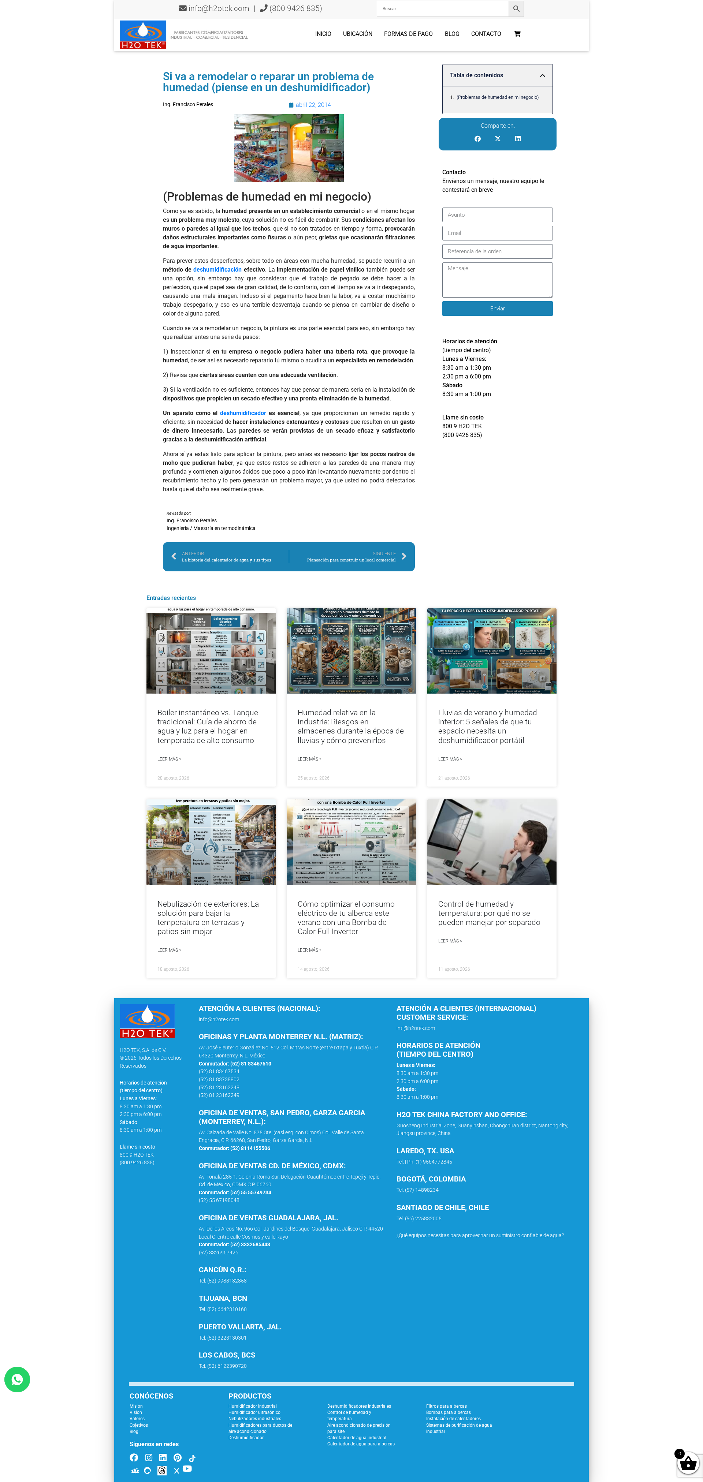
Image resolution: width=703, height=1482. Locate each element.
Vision (136, 1412)
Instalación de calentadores (453, 1418)
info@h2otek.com (219, 8)
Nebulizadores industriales (254, 1418)
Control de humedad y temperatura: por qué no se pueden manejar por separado (489, 913)
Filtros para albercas (446, 1406)
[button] (542, 75)
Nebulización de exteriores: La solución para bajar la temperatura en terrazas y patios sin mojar (208, 918)
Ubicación (357, 33)
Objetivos (139, 1425)
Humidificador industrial (252, 1406)
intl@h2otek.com (416, 1028)
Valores (137, 1418)
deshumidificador (243, 413)
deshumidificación (217, 269)
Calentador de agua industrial (356, 1437)
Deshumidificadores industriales (359, 1406)
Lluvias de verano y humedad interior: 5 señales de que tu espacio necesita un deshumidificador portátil (487, 726)
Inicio (323, 33)
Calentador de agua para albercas (361, 1443)
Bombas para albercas (448, 1412)
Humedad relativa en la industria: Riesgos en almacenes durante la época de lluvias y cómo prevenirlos (351, 726)
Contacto (486, 33)
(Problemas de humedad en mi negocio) (498, 97)
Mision (136, 1406)
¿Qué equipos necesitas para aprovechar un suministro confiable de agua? (480, 1235)
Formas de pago (408, 33)
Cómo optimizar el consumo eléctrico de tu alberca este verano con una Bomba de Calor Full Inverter (346, 918)
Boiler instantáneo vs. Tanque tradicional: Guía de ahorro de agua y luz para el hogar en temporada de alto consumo (207, 726)
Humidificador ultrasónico (254, 1412)
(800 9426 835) (295, 8)
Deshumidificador (246, 1437)
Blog (452, 33)
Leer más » (169, 759)
